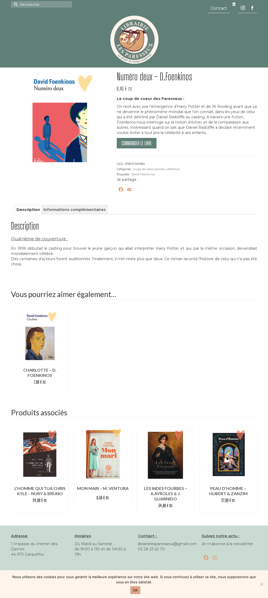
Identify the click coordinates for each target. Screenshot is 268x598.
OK (135, 590)
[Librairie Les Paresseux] (134, 39)
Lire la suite (40, 390)
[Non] (261, 584)
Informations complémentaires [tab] (74, 209)
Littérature (173, 169)
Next (252, 470)
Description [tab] (28, 209)
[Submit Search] (15, 4)
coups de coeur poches (148, 169)
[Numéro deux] (60, 120)
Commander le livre (136, 143)
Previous (15, 470)
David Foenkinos (143, 174)
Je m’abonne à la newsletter (227, 543)
